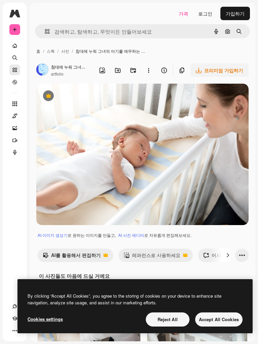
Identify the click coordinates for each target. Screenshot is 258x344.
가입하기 (235, 13)
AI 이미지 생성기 (53, 235)
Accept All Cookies (219, 319)
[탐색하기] (14, 82)
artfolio (57, 74)
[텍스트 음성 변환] (14, 152)
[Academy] (14, 318)
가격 (183, 13)
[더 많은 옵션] (148, 70)
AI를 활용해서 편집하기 (72, 257)
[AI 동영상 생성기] (14, 140)
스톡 (51, 51)
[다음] (228, 255)
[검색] (14, 57)
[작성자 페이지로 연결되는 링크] (42, 70)
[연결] (14, 306)
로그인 (205, 13)
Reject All (168, 319)
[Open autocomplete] (44, 31)
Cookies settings (45, 319)
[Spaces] (14, 116)
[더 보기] (14, 330)
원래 (75, 96)
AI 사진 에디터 (131, 235)
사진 (65, 51)
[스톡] (14, 69)
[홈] (14, 45)
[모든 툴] (14, 103)
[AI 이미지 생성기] (14, 128)
